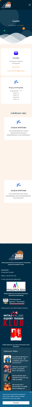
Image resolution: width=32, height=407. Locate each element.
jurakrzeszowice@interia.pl (16, 71)
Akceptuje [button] (16, 402)
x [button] (30, 392)
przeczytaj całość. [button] (15, 398)
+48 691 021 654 (11, 275)
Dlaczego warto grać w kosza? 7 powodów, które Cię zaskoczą (19, 368)
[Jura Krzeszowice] (6, 4)
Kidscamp (13, 25)
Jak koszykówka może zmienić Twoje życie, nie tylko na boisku (20, 377)
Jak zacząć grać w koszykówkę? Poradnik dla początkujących (19, 386)
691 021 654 (16, 67)
